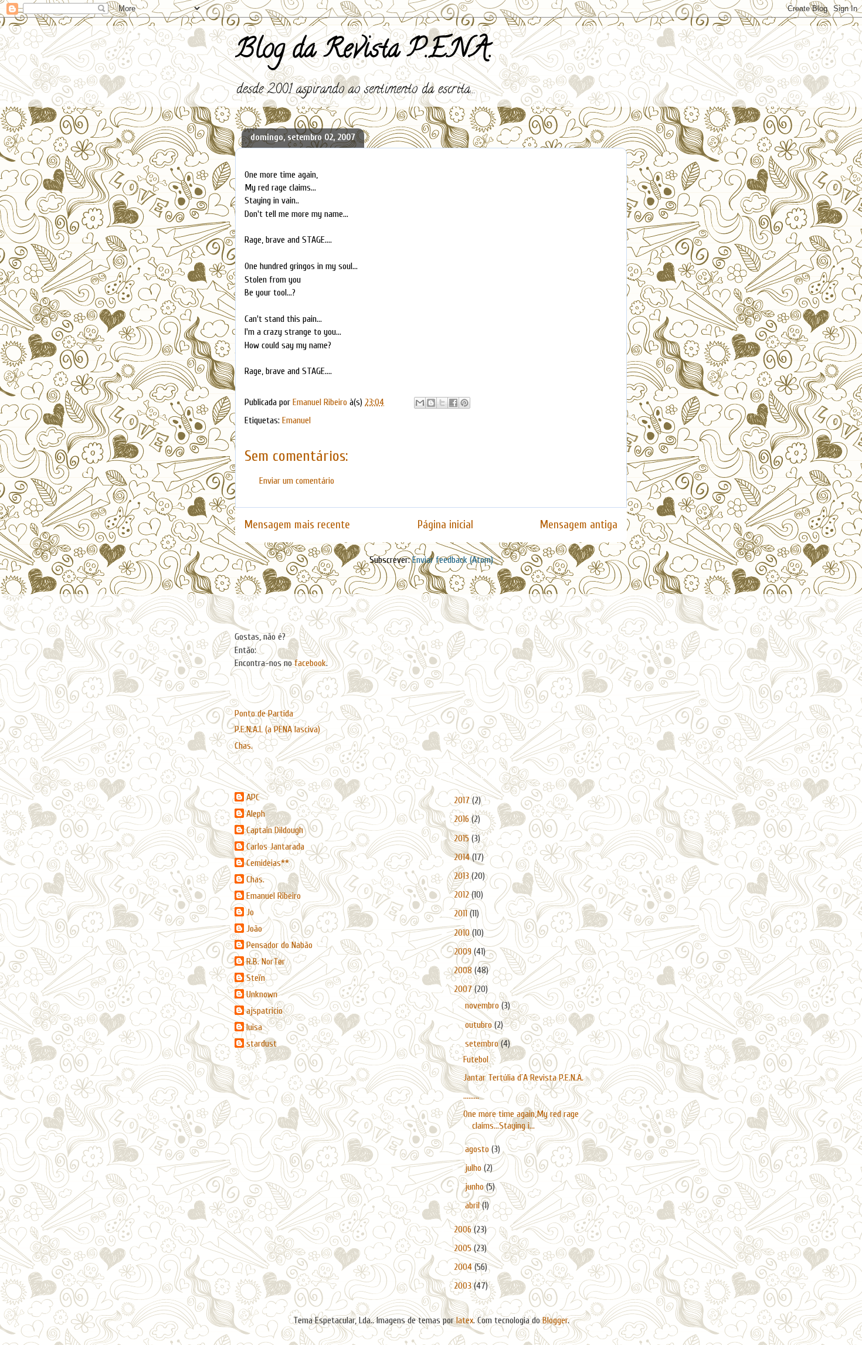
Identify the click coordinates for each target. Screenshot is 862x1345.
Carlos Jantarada (275, 846)
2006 (464, 1229)
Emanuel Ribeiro (273, 896)
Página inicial (445, 524)
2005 (464, 1248)
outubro (479, 1025)
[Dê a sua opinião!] (431, 403)
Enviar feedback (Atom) (452, 560)
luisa (254, 1027)
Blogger (555, 1320)
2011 (462, 913)
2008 (464, 970)
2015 (462, 838)
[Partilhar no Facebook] (453, 403)
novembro (483, 1005)
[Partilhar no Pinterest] (464, 403)
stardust (261, 1043)
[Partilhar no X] (442, 403)
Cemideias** (267, 863)
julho (474, 1168)
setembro (483, 1043)
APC (253, 797)
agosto (478, 1149)
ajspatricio (264, 1011)
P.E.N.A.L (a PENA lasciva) (277, 729)
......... (471, 1096)
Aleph (255, 814)
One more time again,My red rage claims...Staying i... (521, 1119)
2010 (463, 933)
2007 (464, 989)
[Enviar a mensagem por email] (420, 403)
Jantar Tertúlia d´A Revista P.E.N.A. (523, 1077)
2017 (463, 800)
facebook (310, 663)
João (254, 928)
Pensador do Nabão (279, 945)
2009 (464, 951)
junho (475, 1186)
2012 (462, 894)
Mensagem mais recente (297, 524)
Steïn (255, 978)
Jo (250, 912)
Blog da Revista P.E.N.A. (364, 51)
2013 (462, 876)
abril (473, 1205)
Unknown (261, 994)
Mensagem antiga (578, 524)
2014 (463, 857)
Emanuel (296, 420)
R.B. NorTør (265, 961)
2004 (464, 1267)
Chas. (244, 746)
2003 (464, 1286)
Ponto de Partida (264, 713)
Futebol (475, 1059)
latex (464, 1320)
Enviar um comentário (296, 480)
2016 (462, 819)
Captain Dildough (274, 830)
